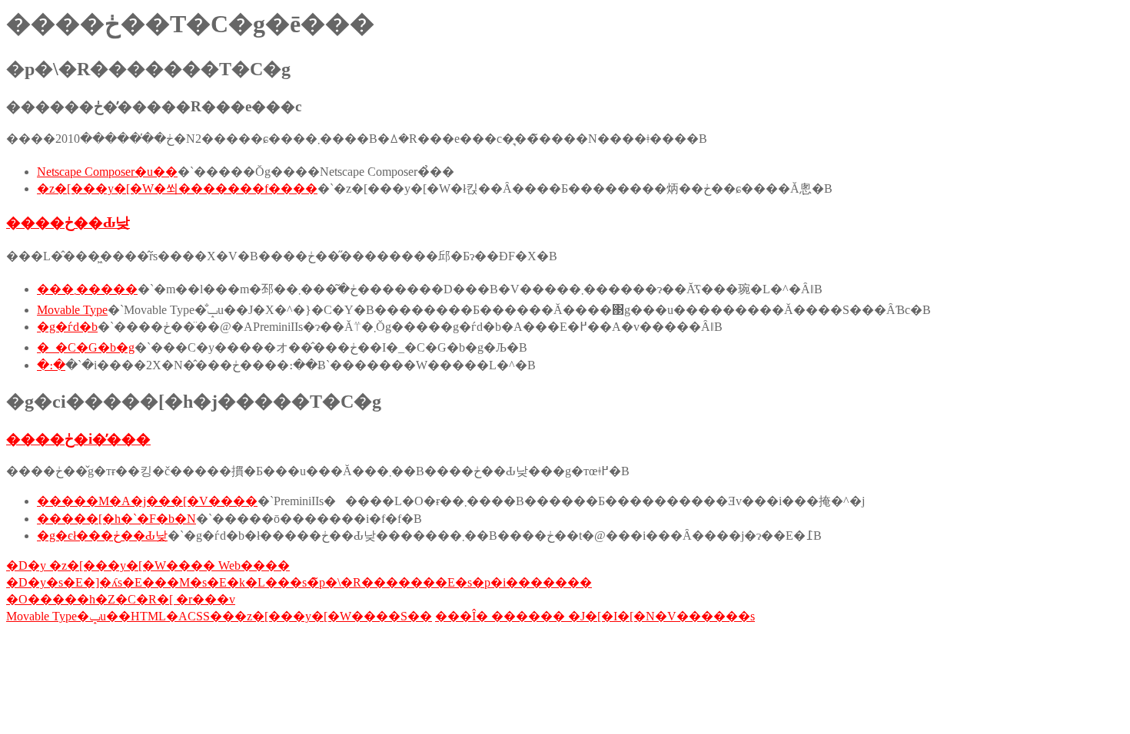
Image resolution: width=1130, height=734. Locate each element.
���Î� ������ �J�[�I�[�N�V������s (595, 616)
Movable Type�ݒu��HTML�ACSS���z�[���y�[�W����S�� (219, 616)
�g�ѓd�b (67, 326)
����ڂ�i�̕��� (78, 439)
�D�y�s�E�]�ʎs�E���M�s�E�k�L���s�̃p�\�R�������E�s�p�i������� (299, 582)
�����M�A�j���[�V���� (147, 501)
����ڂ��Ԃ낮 (68, 222)
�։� (51, 365)
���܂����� (87, 289)
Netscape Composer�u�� (107, 171)
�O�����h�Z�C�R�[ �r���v (120, 599)
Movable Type (72, 309)
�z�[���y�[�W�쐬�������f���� (177, 188)
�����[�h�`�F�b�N (116, 518)
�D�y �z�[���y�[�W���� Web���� (148, 565)
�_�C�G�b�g (86, 347)
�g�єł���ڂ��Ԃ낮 (102, 535)
